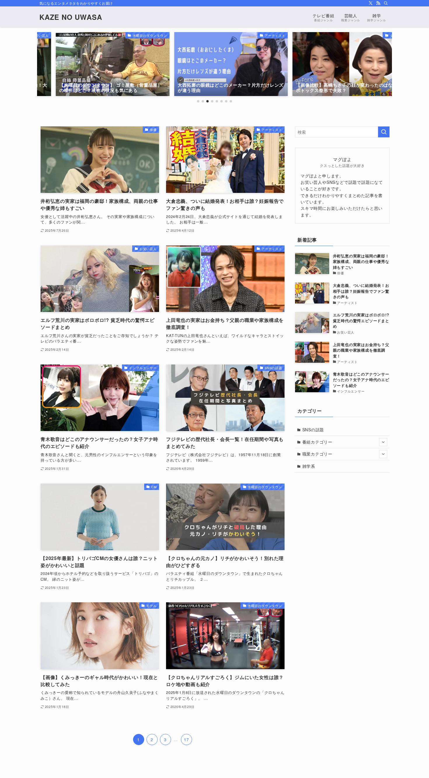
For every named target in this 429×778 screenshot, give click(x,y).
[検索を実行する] (384, 131)
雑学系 (308, 466)
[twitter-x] (370, 3)
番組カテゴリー (317, 442)
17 (186, 739)
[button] (198, 101)
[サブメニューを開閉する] (383, 442)
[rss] (378, 3)
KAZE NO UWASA (70, 16)
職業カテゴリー (317, 454)
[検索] (386, 3)
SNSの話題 (313, 429)
